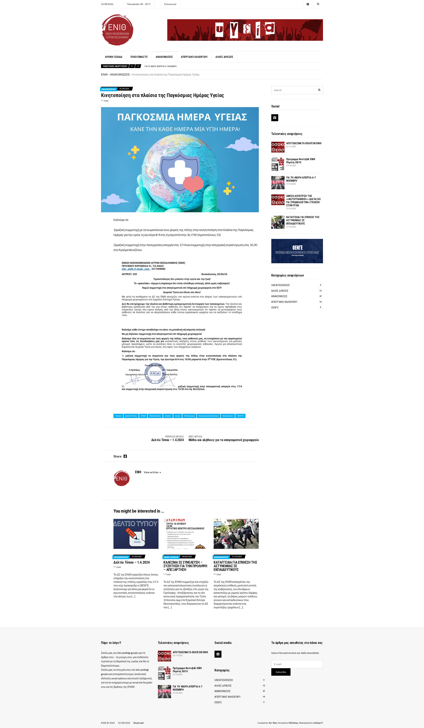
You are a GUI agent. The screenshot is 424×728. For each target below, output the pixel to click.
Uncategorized (280, 285)
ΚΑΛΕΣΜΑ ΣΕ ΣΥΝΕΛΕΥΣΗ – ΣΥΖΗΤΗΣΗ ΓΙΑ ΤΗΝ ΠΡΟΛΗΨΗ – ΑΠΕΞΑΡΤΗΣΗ (185, 566)
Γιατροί (118, 416)
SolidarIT (318, 723)
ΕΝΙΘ (106, 101)
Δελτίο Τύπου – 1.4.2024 (131, 562)
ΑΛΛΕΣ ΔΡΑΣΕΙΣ (224, 56)
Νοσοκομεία (189, 416)
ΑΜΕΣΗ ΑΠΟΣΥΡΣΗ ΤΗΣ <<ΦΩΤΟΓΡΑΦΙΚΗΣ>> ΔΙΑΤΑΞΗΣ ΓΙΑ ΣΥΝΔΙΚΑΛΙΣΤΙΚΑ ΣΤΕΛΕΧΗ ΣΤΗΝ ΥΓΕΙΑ (303, 200)
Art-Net (273, 723)
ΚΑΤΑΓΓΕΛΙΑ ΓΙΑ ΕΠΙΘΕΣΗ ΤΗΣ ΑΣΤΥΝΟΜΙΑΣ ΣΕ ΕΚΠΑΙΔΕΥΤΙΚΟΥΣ (235, 566)
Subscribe (281, 672)
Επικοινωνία (170, 4)
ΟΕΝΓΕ (240, 416)
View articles (151, 472)
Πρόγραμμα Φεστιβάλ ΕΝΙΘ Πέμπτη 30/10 (300, 161)
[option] (233, 66)
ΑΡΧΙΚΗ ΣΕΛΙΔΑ (113, 56)
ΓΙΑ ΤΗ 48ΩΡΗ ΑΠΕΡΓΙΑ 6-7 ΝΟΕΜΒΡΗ (160, 66)
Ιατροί (177, 416)
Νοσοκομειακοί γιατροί (209, 416)
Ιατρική (168, 416)
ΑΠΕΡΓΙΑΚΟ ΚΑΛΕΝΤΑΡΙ (194, 56)
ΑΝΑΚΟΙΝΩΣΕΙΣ (164, 56)
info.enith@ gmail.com (129, 652)
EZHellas (293, 723)
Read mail (138, 723)
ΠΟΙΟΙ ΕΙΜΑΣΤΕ (139, 56)
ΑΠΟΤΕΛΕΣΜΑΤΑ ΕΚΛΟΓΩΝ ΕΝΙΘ (303, 143)
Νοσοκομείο (227, 416)
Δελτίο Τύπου (131, 416)
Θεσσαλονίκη (155, 416)
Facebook (308, 4)
